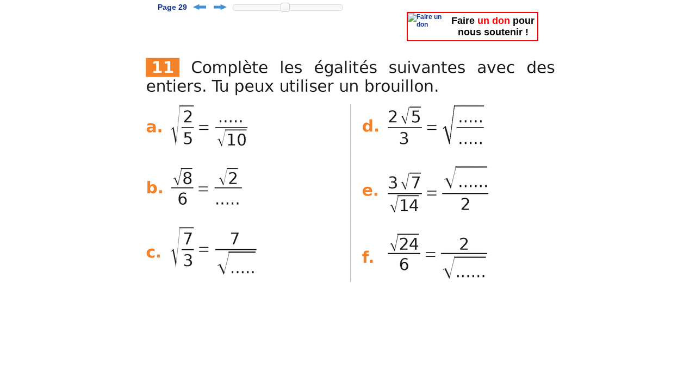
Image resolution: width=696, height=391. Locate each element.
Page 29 (172, 7)
